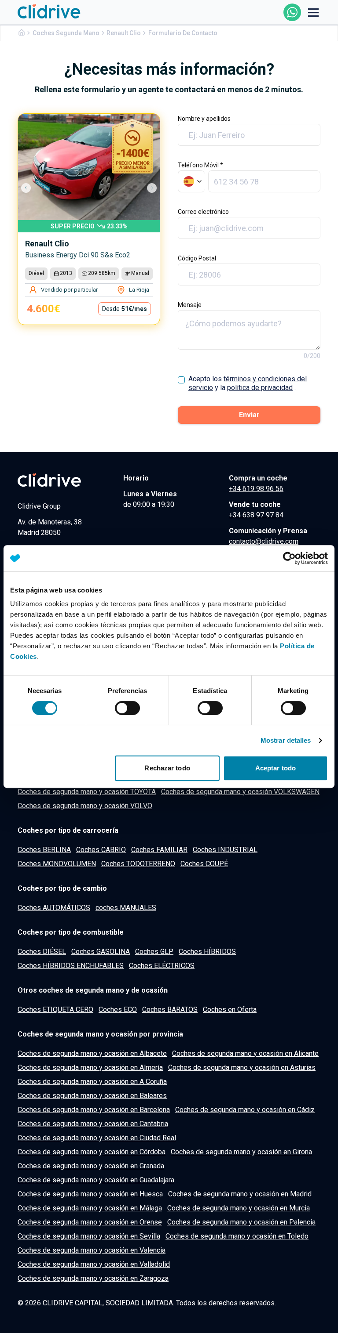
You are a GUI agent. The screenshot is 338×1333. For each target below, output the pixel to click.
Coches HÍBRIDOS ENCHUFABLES (71, 965)
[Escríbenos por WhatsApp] (292, 12)
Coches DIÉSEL (42, 951)
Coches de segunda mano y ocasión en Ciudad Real (97, 1138)
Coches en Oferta (230, 1009)
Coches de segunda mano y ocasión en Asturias (242, 1067)
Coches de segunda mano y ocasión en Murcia (238, 1208)
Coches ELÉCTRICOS (162, 965)
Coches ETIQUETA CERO (55, 1009)
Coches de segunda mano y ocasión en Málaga (90, 1208)
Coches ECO (118, 1009)
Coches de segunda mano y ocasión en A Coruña (92, 1081)
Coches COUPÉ (204, 864)
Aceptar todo (275, 768)
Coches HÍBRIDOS (207, 951)
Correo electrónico (203, 211)
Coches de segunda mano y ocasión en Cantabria (93, 1124)
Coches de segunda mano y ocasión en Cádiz (245, 1109)
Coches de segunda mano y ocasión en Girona (241, 1152)
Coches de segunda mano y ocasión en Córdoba (91, 1152)
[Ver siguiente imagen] (147, 188)
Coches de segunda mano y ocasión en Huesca (90, 1194)
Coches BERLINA (44, 849)
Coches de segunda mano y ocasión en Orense (90, 1222)
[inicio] (49, 12)
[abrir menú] (313, 12)
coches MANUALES (126, 907)
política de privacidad (260, 387)
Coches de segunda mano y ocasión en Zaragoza (93, 1278)
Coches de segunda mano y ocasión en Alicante (245, 1053)
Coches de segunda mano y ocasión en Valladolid (94, 1264)
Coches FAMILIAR (159, 849)
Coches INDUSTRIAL (225, 849)
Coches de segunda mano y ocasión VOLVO (85, 806)
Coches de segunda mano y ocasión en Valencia (91, 1250)
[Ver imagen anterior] (30, 188)
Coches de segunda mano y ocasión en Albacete (92, 1053)
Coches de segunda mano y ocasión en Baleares (92, 1095)
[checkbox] (181, 379)
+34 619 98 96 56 (256, 488)
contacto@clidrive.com (263, 541)
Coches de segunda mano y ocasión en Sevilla (89, 1236)
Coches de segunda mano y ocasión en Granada (91, 1166)
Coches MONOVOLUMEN (57, 864)
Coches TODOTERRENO (138, 864)
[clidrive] (63, 480)
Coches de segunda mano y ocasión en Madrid (240, 1194)
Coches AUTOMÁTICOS (54, 907)
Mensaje (190, 304)
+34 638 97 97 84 (256, 515)
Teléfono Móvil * (200, 165)
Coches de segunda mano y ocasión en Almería (90, 1067)
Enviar (249, 415)
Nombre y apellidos (204, 118)
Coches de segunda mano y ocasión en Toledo (237, 1236)
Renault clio (124, 32)
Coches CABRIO (101, 849)
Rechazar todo (167, 768)
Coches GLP (154, 951)
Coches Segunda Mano (66, 32)
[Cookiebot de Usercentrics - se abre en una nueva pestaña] (289, 558)
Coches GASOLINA (100, 951)
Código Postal (197, 258)
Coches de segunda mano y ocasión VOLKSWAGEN (240, 792)
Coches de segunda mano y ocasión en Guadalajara (96, 1180)
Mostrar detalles (286, 740)
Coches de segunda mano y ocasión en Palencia (241, 1222)
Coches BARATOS (170, 1009)
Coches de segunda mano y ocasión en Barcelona (94, 1109)
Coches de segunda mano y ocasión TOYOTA (87, 792)
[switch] (127, 708)
